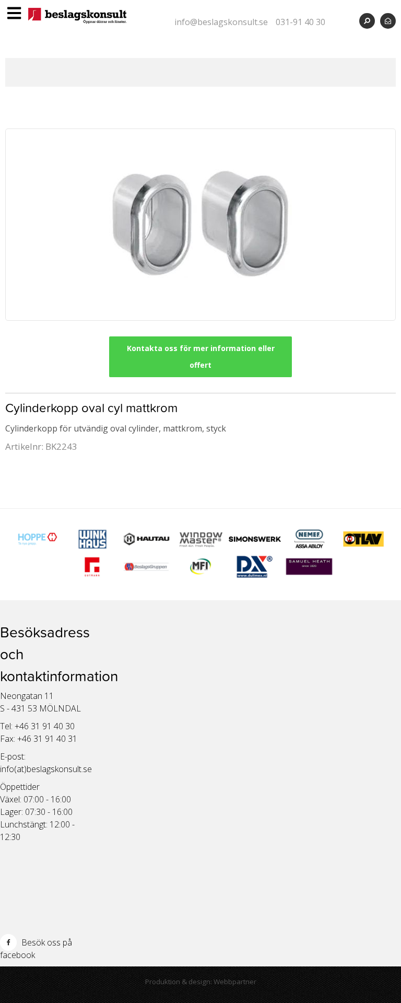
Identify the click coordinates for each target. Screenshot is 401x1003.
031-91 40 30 (300, 22)
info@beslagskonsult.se (221, 22)
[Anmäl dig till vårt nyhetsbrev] (388, 20)
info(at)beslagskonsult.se (46, 769)
